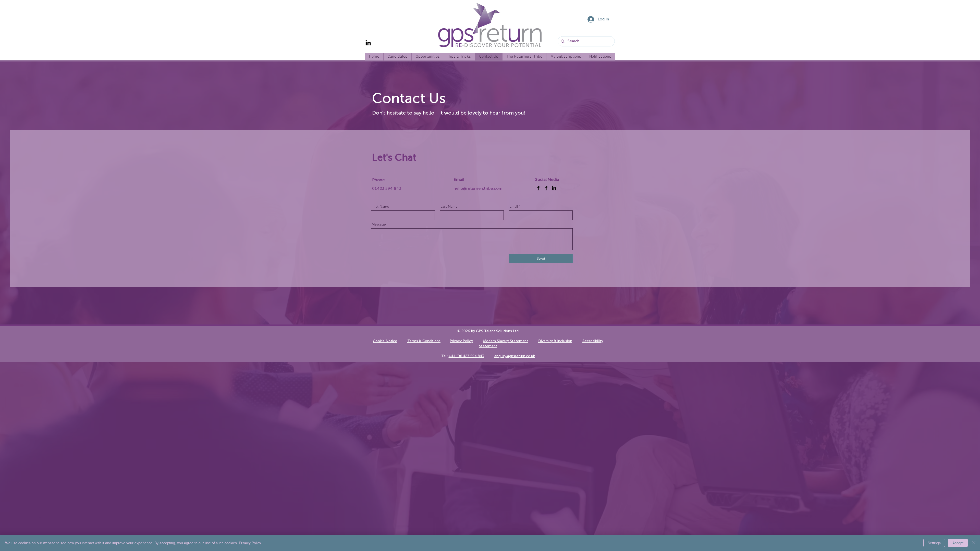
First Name (380, 206)
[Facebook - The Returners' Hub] (546, 188)
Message (379, 224)
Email (513, 206)
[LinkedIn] (368, 43)
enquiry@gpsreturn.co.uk (514, 356)
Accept (957, 542)
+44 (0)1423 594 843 (466, 356)
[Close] (974, 543)
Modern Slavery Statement (505, 341)
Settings (934, 542)
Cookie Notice (385, 341)
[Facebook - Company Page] (538, 188)
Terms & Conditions (423, 341)
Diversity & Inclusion (555, 341)
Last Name (449, 206)
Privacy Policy (461, 341)
